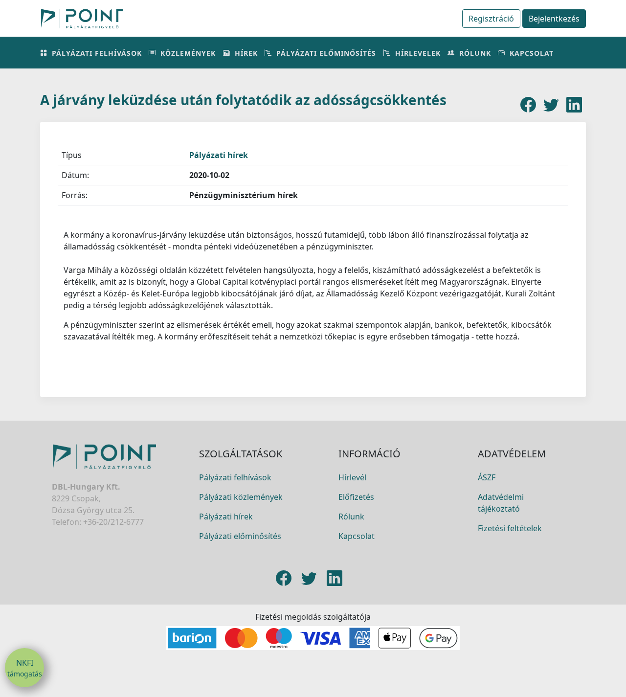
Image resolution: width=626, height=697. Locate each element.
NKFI (24, 667)
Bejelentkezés (554, 18)
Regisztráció (491, 18)
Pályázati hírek (218, 155)
